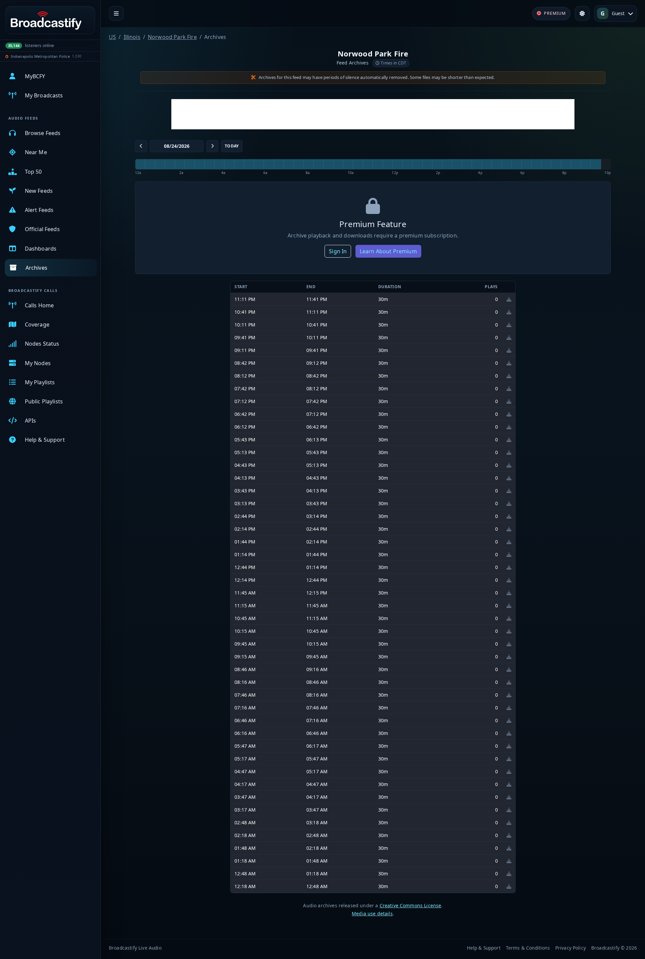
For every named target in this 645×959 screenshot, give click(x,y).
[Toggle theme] (582, 13)
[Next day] (212, 146)
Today (232, 146)
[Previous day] (141, 146)
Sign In (338, 251)
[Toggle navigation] (116, 13)
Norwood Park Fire (172, 37)
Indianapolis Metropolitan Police (40, 56)
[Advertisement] (372, 114)
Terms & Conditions (528, 948)
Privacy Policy (570, 948)
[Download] (509, 299)
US (112, 37)
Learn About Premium (388, 251)
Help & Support (484, 948)
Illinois (132, 37)
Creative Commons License (410, 905)
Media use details (372, 913)
